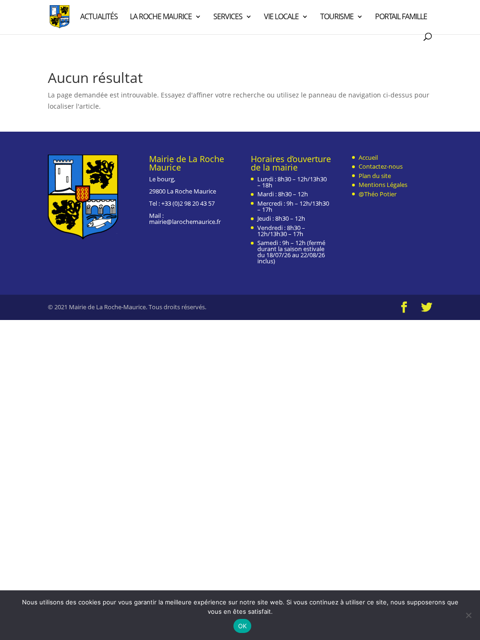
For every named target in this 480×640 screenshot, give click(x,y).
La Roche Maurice (161, 17)
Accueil (368, 157)
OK (242, 626)
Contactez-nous (381, 166)
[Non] (468, 615)
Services (227, 17)
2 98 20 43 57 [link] (197, 203)
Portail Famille (401, 17)
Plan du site (375, 175)
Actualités (99, 17)
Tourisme (336, 17)
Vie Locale (281, 17)
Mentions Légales (383, 184)
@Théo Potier (378, 194)
